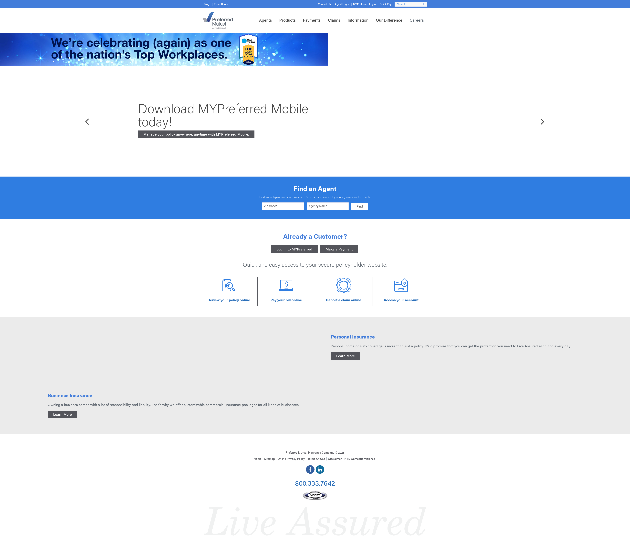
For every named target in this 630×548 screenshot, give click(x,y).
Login (364, 4)
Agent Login (342, 4)
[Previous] (88, 121)
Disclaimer (335, 459)
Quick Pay (385, 4)
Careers (417, 20)
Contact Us (324, 4)
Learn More (345, 355)
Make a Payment (339, 248)
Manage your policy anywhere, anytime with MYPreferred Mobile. (196, 134)
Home (257, 459)
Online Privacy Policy (291, 459)
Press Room (221, 4)
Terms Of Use (316, 459)
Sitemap (269, 459)
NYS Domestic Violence (359, 459)
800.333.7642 (315, 483)
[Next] (542, 121)
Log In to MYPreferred (294, 248)
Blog (206, 4)
